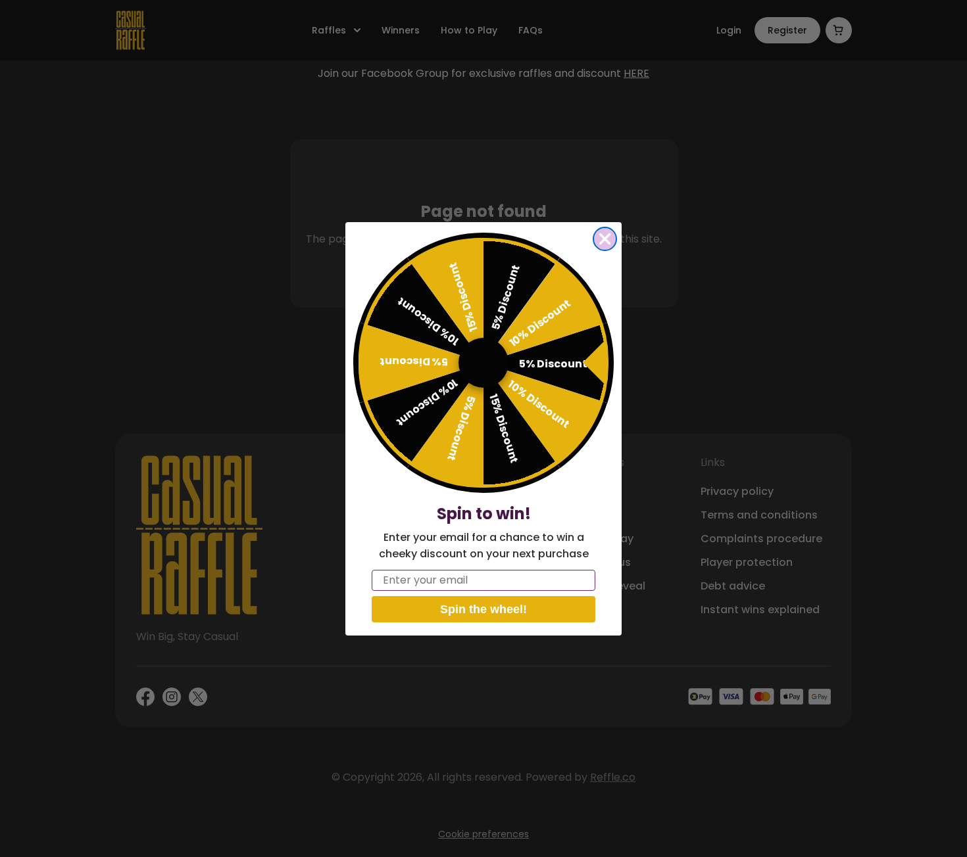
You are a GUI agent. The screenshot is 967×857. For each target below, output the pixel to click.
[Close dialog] (604, 238)
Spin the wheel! (483, 609)
